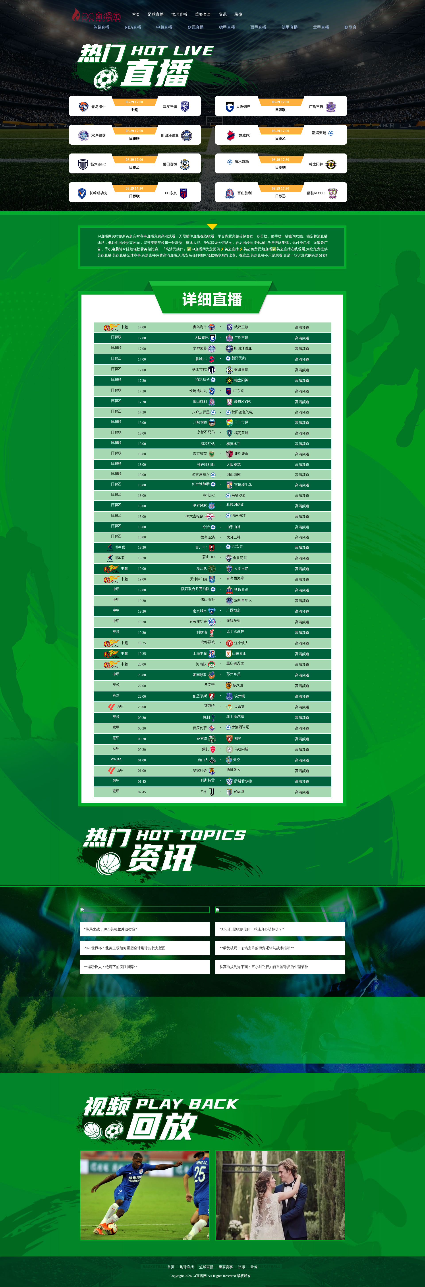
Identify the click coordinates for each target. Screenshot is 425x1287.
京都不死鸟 (198, 433)
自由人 (203, 763)
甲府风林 (200, 508)
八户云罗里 (201, 412)
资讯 (223, 14)
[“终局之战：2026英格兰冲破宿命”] (82, 910)
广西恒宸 (241, 614)
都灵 (237, 741)
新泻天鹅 (239, 358)
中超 (124, 327)
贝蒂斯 (239, 710)
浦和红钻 (202, 444)
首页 (136, 14)
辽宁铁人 (241, 646)
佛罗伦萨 (200, 731)
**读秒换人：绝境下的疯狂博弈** (110, 967)
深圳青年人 (243, 603)
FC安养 (237, 549)
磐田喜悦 (241, 369)
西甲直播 (258, 27)
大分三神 (241, 540)
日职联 (120, 338)
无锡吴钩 (241, 625)
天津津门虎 (199, 582)
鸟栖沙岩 (239, 496)
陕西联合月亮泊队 (195, 592)
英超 (120, 635)
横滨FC (201, 497)
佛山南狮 (199, 603)
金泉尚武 (240, 561)
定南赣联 (200, 678)
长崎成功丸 (198, 391)
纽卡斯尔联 (243, 720)
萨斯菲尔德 (243, 784)
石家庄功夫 (198, 625)
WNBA (124, 763)
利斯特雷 (200, 784)
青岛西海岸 (243, 582)
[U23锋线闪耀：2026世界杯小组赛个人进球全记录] (144, 1195)
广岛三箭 (241, 338)
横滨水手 (241, 444)
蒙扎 (205, 752)
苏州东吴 (240, 678)
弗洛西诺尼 (240, 730)
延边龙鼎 (241, 593)
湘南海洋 (239, 517)
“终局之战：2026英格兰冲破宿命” (110, 929)
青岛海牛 (200, 327)
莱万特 (201, 710)
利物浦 (201, 635)
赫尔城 (237, 688)
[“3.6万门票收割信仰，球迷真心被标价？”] (217, 910)
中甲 (120, 593)
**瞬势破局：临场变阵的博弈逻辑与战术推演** (257, 948)
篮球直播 (179, 14)
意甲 (118, 731)
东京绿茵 (200, 454)
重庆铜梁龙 (241, 667)
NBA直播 (133, 27)
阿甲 (120, 784)
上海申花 (200, 656)
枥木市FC (199, 369)
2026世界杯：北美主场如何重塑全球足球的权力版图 (125, 948)
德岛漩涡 (200, 540)
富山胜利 (200, 401)
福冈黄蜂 (241, 433)
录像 (238, 14)
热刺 (206, 720)
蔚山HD (202, 561)
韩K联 (119, 550)
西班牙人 (241, 773)
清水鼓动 (202, 379)
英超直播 (101, 27)
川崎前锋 (200, 423)
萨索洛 (202, 741)
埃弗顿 (239, 699)
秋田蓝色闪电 (242, 412)
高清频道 (302, 327)
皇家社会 (200, 773)
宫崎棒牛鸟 (243, 486)
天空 (236, 763)
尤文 (203, 795)
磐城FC (201, 359)
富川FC (201, 550)
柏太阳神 (241, 380)
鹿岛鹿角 (241, 454)
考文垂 (203, 688)
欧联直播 (353, 27)
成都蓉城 (200, 646)
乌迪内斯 (241, 752)
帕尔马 (239, 795)
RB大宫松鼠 (193, 518)
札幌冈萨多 (242, 508)
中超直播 (164, 27)
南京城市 (200, 614)
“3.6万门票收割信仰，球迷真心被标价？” (252, 929)
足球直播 (156, 14)
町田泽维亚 (243, 348)
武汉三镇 (241, 327)
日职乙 (120, 359)
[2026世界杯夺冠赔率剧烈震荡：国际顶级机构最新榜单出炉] (280, 1195)
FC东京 (238, 391)
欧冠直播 (196, 27)
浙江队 (201, 571)
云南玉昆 (241, 571)
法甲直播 (290, 27)
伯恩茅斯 (200, 699)
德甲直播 (227, 27)
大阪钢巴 (202, 338)
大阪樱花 (241, 465)
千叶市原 (241, 423)
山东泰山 (239, 656)
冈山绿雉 (241, 476)
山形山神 (241, 529)
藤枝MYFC (242, 401)
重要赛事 (203, 14)
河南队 (201, 667)
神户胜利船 (198, 465)
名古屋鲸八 (201, 475)
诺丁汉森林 (243, 635)
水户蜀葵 (200, 348)
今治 (206, 528)
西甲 (120, 710)
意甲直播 (321, 27)
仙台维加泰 (201, 485)
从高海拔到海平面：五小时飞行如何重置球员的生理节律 (264, 967)
